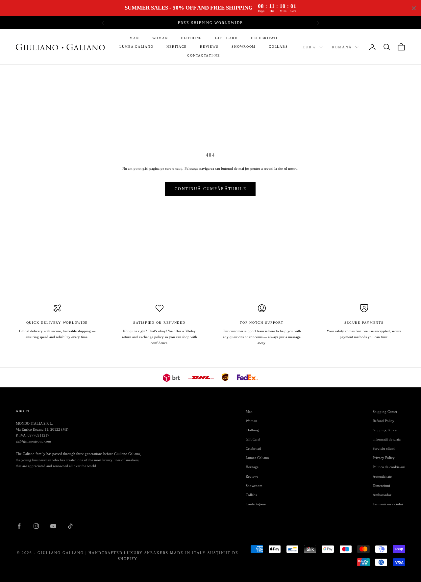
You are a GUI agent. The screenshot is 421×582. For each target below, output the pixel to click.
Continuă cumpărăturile (210, 189)
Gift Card (226, 38)
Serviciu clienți (384, 448)
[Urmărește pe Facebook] (19, 526)
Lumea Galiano (136, 47)
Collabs (278, 47)
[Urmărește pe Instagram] (36, 526)
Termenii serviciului (388, 504)
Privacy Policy (384, 458)
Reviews (209, 47)
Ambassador (382, 495)
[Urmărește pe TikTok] (70, 526)
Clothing (191, 38)
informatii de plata (387, 439)
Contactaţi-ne (203, 55)
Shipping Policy (385, 430)
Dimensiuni (381, 486)
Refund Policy (383, 421)
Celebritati (264, 38)
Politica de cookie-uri (389, 467)
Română (342, 47)
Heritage (176, 47)
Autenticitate (382, 476)
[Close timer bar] (414, 8)
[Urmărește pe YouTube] (53, 526)
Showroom (244, 47)
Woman (160, 38)
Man (134, 38)
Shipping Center (385, 412)
